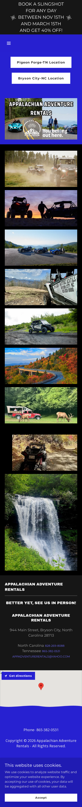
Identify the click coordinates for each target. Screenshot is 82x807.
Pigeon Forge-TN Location (41, 62)
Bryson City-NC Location (41, 78)
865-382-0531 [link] (51, 651)
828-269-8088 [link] (54, 646)
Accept (41, 797)
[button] (10, 43)
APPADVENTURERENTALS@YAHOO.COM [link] (41, 656)
